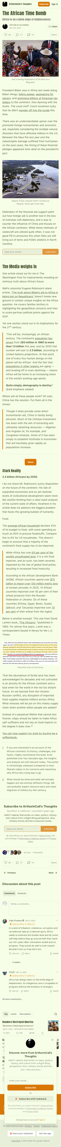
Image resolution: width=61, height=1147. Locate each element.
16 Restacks (37, 852)
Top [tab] (6, 1014)
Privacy (28, 1126)
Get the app (45, 1133)
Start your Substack (23, 1133)
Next (51, 872)
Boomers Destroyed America (17, 1022)
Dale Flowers (15, 920)
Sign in (55, 4)
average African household (24, 525)
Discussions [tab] (25, 1014)
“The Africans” (27, 622)
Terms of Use (46, 1105)
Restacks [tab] (22, 893)
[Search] (56, 1014)
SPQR (12, 972)
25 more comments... (12, 999)
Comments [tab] (9, 893)
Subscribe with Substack (32, 1098)
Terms (37, 1126)
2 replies (16, 962)
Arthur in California (19, 25)
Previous (11, 872)
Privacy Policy (32, 1111)
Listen (54, 26)
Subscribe (44, 4)
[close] (52, 1040)
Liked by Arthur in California (23, 924)
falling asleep (26, 94)
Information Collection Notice (40, 1108)
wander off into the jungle (34, 110)
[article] (30, 1027)
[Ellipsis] (57, 920)
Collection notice (49, 1126)
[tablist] (15, 893)
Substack (15, 1140)
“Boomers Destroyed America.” (18, 1025)
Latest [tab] (14, 1014)
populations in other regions (23, 366)
